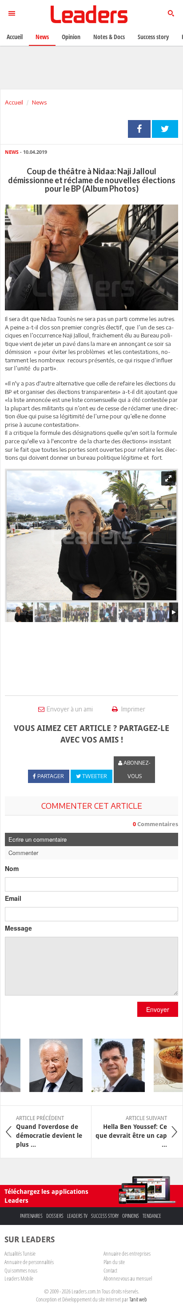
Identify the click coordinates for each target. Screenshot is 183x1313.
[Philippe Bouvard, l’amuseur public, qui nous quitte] (51, 1065)
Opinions (130, 1216)
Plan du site (114, 1262)
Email (13, 898)
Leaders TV (77, 1216)
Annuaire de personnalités (29, 1262)
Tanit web (138, 1299)
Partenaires (31, 1216)
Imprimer (132, 709)
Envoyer (157, 1009)
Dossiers (55, 1216)
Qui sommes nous (20, 1270)
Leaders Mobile (18, 1278)
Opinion (71, 36)
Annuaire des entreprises (127, 1253)
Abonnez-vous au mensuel (127, 1278)
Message (18, 928)
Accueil (14, 102)
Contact (110, 1270)
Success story (105, 1216)
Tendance (152, 1216)
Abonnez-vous (136, 769)
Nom (12, 868)
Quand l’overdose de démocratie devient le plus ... (49, 1131)
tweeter (165, 129)
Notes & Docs (109, 36)
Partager (139, 129)
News (39, 102)
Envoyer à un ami (70, 709)
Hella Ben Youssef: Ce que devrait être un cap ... (131, 1131)
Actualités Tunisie (20, 1253)
